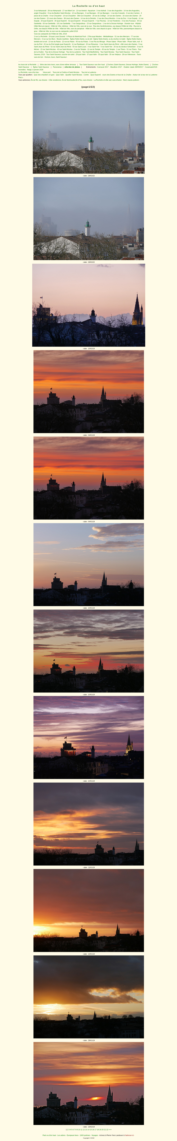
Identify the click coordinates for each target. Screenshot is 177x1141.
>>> (110, 1130)
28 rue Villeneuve (128, 54)
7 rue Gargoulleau (78, 23)
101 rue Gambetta (63, 23)
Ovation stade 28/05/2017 (133, 67)
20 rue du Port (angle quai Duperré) (57, 44)
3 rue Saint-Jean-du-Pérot (109, 44)
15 (91, 1130)
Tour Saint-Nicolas (107, 52)
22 (107, 1130)
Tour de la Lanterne (73, 52)
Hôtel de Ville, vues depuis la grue (98, 29)
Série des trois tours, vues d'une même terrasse (57, 65)
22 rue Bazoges (103, 13)
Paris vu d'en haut (49, 1135)
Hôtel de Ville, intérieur (59, 26)
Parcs (20, 77)
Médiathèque (108, 36)
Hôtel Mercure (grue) (42, 26)
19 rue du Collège (99, 16)
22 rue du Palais (68, 42)
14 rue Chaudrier (69, 16)
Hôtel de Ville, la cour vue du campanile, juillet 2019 (58, 31)
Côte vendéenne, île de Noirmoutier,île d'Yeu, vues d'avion (70, 80)
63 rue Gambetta (49, 23)
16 (93, 1130)
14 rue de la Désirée (88, 18)
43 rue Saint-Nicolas (64, 49)
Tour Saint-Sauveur (123, 52)
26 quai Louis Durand (57, 36)
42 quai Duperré (74, 21)
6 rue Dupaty (132, 18)
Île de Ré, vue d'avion (39, 80)
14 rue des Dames (114, 16)
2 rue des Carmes (133, 13)
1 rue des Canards (118, 13)
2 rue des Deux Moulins (106, 18)
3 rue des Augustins (114, 11)
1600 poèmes (85, 1135)
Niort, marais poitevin (131, 80)
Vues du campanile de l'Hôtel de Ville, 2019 (50, 34)
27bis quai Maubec (95, 36)
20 (103, 1130)
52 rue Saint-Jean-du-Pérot (61, 47)
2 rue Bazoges (90, 13)
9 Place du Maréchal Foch (76, 36)
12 (84, 1130)
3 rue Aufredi (101, 11)
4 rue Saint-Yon (93, 47)
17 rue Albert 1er (68, 11)
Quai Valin (60, 75)
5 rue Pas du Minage (97, 42)
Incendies (22, 70)
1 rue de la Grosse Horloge (113, 23)
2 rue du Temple (80, 49)
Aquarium (91, 11)
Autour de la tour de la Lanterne (145, 75)
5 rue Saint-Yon (106, 47)
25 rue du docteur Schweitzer (125, 47)
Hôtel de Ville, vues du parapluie (72, 29)
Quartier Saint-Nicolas (73, 75)
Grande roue (129, 23)
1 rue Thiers (120, 49)
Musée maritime (63, 39)
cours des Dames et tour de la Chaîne (116, 75)
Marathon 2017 (116, 67)
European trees (72, 1135)
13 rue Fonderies (113, 21)
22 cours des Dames (54, 18)
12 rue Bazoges (78, 13)
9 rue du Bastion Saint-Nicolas (59, 13)
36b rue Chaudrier (84, 16)
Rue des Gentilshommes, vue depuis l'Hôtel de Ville (112, 26)
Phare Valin (121, 42)
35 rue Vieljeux (115, 54)
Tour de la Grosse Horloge (55, 52)
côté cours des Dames (128, 44)
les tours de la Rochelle (27, 65)
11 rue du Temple (93, 49)
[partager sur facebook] (89, 173)
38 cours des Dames (71, 18)
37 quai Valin (92, 54)
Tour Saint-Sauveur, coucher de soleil (60, 54)
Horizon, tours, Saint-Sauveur (56, 57)
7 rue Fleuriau (101, 21)
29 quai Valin (81, 54)
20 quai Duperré (47, 21)
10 (79, 1130)
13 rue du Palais (54, 42)
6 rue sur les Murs (48, 39)
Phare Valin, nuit (133, 42)
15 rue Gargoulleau (94, 23)
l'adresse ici (129, 1135)
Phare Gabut (111, 42)
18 (98, 1130)
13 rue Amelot (81, 11)
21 (105, 1130)
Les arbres (61, 1135)
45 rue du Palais (82, 42)
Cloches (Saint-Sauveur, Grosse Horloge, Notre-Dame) (128, 65)
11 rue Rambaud (78, 44)
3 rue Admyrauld (40, 11)
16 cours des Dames (130, 16)
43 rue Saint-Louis (79, 47)
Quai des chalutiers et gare (44, 75)
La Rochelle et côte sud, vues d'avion (108, 80)
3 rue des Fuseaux (129, 21)
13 (86, 1130)
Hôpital (138, 23)
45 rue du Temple (108, 49)
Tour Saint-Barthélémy (90, 52)
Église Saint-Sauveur (41, 67)
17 (96, 1130)
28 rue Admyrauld (54, 11)
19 (100, 1130)
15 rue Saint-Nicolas (48, 49)
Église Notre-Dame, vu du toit (81, 39)
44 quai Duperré (88, 21)
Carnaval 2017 (103, 67)
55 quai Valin (103, 54)
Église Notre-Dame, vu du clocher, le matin (109, 39)
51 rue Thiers (132, 49)
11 (81, 1130)
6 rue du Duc (121, 18)
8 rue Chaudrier (56, 16)
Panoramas (57, 67)
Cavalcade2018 (151, 67)
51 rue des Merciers (122, 36)
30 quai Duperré (60, 21)
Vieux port (46, 72)
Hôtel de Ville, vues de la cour (81, 26)
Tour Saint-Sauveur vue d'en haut (92, 65)
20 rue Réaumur (92, 44)
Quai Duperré (95, 75)
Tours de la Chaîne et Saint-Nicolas (66, 72)
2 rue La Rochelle (40, 36)
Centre (86, 75)
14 (88, 1130)
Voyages (95, 1135)
